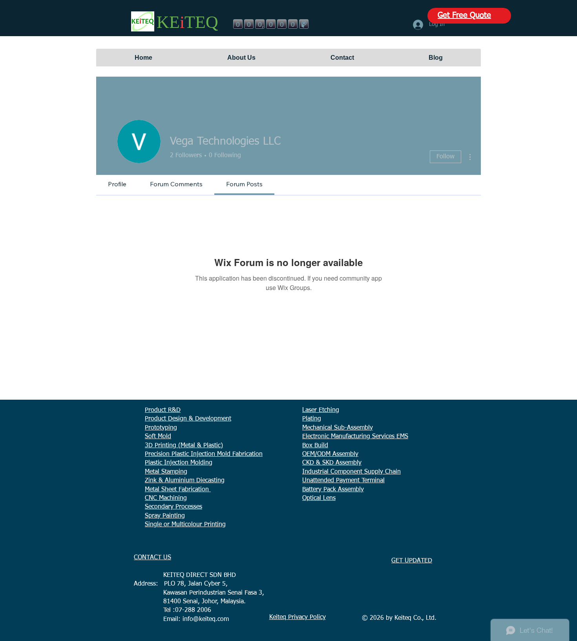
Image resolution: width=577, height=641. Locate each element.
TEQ (201, 22)
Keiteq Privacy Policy (297, 617)
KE (168, 22)
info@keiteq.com (206, 619)
